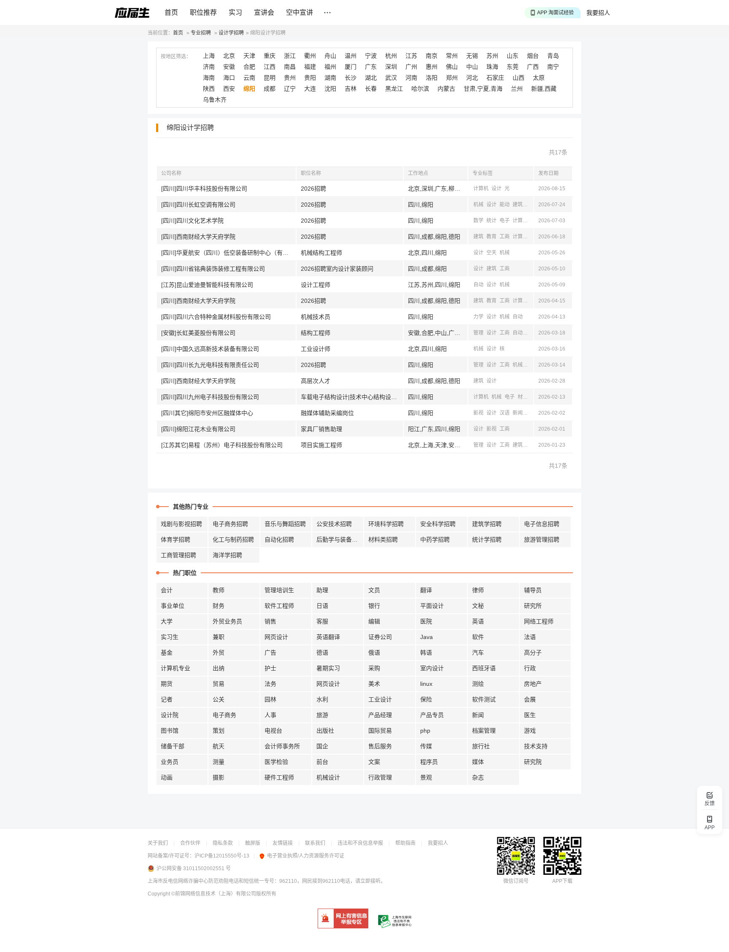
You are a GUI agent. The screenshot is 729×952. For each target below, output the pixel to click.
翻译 (426, 590)
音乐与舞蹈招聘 (285, 523)
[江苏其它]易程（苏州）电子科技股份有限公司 (222, 445)
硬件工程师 (279, 777)
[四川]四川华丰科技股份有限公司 (204, 188)
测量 (218, 761)
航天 (218, 746)
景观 (426, 777)
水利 (322, 699)
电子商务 (224, 715)
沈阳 (330, 88)
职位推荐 (203, 12)
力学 (478, 317)
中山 (472, 66)
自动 (531, 205)
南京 (431, 55)
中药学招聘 (435, 539)
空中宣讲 (299, 12)
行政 (530, 668)
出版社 (325, 730)
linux (426, 683)
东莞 (512, 66)
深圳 (391, 66)
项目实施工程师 (321, 445)
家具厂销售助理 (321, 429)
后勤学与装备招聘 (340, 539)
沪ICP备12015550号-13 (221, 856)
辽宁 (290, 88)
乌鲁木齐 (215, 99)
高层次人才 (315, 381)
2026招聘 (313, 188)
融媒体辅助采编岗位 (327, 413)
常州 (452, 55)
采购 (374, 668)
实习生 (169, 637)
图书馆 (169, 730)
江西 (269, 66)
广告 (270, 652)
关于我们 (158, 843)
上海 (209, 55)
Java (426, 637)
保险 (426, 699)
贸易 (218, 683)
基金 (167, 652)
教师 (218, 590)
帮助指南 (405, 843)
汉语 (505, 413)
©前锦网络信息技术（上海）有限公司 (213, 894)
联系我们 (315, 843)
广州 (411, 66)
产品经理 (380, 715)
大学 (167, 621)
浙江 (290, 55)
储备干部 (172, 746)
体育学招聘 (175, 539)
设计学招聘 (231, 33)
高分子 (533, 652)
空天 (491, 253)
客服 (322, 621)
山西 (518, 77)
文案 (374, 761)
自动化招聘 (279, 539)
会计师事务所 (282, 746)
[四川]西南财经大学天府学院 (198, 236)
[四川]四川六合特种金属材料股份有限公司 (216, 316)
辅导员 (533, 590)
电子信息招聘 (541, 523)
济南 (209, 66)
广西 (533, 66)
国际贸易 (380, 730)
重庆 (269, 55)
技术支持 (536, 746)
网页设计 (276, 637)
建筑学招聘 (487, 523)
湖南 (330, 77)
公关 (218, 699)
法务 (270, 683)
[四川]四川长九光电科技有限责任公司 (210, 364)
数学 (478, 221)
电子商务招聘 (230, 523)
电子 (505, 221)
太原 (539, 77)
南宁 (553, 66)
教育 (491, 237)
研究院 (533, 761)
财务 (218, 605)
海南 (209, 77)
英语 (478, 621)
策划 (218, 730)
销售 (270, 621)
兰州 (517, 88)
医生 (530, 715)
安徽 (229, 66)
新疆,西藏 (543, 88)
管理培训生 (279, 590)
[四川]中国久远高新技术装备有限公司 (210, 348)
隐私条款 (223, 843)
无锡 (472, 55)
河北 (472, 77)
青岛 (553, 55)
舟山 (330, 55)
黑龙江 (394, 88)
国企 (322, 746)
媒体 (478, 761)
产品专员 (432, 715)
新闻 (518, 413)
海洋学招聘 (227, 555)
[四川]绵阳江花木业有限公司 (198, 429)
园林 (270, 699)
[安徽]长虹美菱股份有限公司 (198, 332)
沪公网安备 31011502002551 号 (194, 868)
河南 (411, 77)
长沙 (350, 77)
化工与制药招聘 (233, 539)
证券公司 (380, 637)
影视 (478, 413)
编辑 (374, 621)
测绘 (478, 683)
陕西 (209, 88)
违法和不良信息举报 (360, 843)
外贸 (218, 652)
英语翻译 (328, 637)
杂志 (478, 777)
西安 (229, 88)
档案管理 (484, 730)
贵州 (290, 77)
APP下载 (562, 881)
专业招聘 (201, 33)
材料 (523, 397)
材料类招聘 (383, 539)
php (425, 730)
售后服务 (380, 746)
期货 (167, 683)
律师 (478, 590)
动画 (167, 777)
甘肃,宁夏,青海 (483, 88)
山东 (512, 55)
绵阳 (249, 88)
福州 (330, 66)
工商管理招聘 (178, 555)
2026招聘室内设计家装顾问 (337, 268)
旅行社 (481, 746)
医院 (426, 621)
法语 (530, 637)
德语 (322, 652)
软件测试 (484, 699)
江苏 (411, 55)
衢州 (310, 55)
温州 (350, 55)
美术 (374, 683)
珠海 (492, 66)
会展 (530, 699)
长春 (371, 88)
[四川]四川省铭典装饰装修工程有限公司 (213, 268)
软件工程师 (279, 605)
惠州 (431, 66)
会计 (167, 590)
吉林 (350, 88)
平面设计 (432, 605)
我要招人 (598, 12)
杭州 (391, 55)
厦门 (350, 66)
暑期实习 (328, 668)
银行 (374, 605)
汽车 (478, 652)
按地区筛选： (176, 56)
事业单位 (172, 605)
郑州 (452, 77)
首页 (171, 12)
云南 (249, 77)
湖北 (371, 77)
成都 (269, 88)
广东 (371, 66)
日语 (322, 605)
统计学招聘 (487, 539)
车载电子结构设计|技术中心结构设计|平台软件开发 (352, 397)
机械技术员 (315, 316)
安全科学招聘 (438, 523)
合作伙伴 (190, 843)
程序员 (429, 761)
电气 (531, 445)
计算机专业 (175, 668)
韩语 (426, 652)
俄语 (374, 652)
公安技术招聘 (334, 523)
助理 (322, 590)
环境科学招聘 (386, 523)
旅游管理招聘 (541, 539)
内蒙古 (446, 88)
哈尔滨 (420, 88)
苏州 (492, 55)
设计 (496, 188)
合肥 (249, 66)
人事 (270, 715)
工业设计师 (315, 348)
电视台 (273, 730)
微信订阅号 (516, 881)
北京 (229, 55)
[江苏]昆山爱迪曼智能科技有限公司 (207, 284)
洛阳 (431, 77)
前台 (322, 761)
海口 (229, 77)
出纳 (218, 668)
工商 (505, 237)
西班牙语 (484, 668)
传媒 (426, 746)
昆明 (269, 77)
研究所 (533, 605)
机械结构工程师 (321, 252)
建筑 (518, 205)
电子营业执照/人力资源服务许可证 (305, 856)
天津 (249, 55)
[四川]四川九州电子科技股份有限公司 (210, 397)
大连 (310, 88)
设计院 (169, 715)
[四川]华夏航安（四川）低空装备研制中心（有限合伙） (228, 252)
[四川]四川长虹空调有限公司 (198, 204)
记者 (167, 699)
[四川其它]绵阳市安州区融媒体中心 (207, 413)
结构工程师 (315, 332)
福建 (310, 66)
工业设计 (380, 699)
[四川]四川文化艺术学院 (192, 220)
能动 (505, 205)
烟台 (533, 55)
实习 (235, 12)
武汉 (391, 77)
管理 (478, 333)
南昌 (290, 66)
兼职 (218, 637)
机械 (478, 205)
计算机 (481, 188)
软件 (478, 637)
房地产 (533, 683)
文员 (374, 590)
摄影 (218, 777)
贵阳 (310, 77)
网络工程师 (539, 621)
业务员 (169, 761)
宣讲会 (264, 12)
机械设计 (328, 777)
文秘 (478, 605)
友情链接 (283, 843)
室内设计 (432, 668)
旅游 (322, 715)
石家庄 (495, 77)
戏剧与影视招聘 (181, 523)
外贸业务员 (227, 621)
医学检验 (276, 761)
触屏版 (252, 843)
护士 (270, 668)
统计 (491, 221)
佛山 (452, 66)
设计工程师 (315, 284)
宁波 (371, 55)
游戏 (530, 730)
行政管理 (380, 777)
